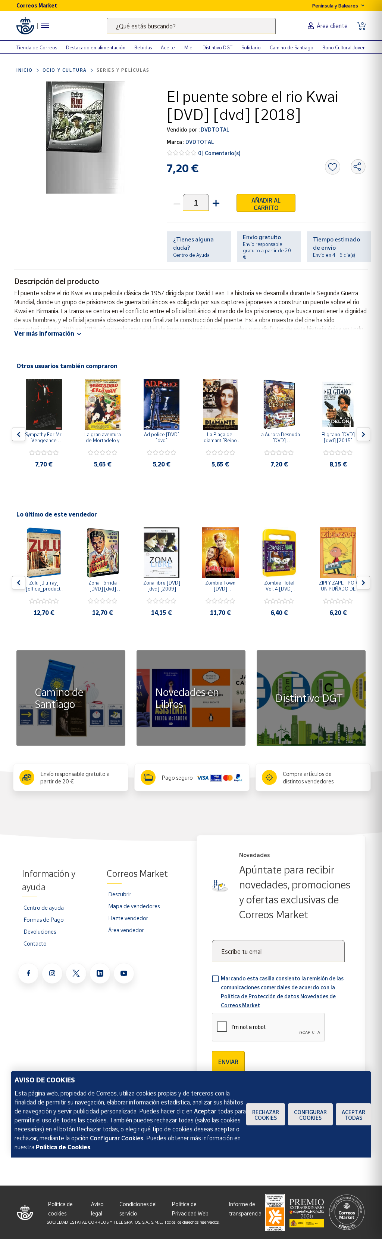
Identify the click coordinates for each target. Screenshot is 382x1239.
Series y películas (123, 70)
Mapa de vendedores (134, 906)
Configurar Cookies (310, 1115)
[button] (215, 202)
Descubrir (119, 894)
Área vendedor (126, 930)
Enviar (228, 1062)
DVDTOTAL (214, 129)
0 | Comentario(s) (219, 153)
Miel (189, 47)
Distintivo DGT (217, 47)
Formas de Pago (44, 919)
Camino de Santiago (291, 47)
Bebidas (143, 47)
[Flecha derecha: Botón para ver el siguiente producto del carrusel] (363, 434)
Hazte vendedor (128, 918)
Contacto (35, 943)
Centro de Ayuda (191, 255)
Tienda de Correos (36, 47)
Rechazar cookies (265, 1115)
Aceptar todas (353, 1115)
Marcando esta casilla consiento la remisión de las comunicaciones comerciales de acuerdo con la (282, 991)
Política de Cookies (63, 1147)
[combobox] (191, 26)
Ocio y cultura (65, 70)
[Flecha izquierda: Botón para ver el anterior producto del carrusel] (18, 434)
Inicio (24, 70)
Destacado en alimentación (95, 47)
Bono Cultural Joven (344, 47)
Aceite (168, 47)
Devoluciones (40, 931)
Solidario (251, 47)
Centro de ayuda (44, 907)
